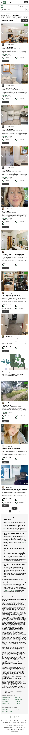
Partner (3, 720)
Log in (21, 6)
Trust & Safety (9, 725)
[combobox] (13, 9)
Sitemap (7, 720)
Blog (18, 722)
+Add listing (24, 20)
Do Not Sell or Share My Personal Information (14, 729)
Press (26, 720)
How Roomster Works (20, 727)
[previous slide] (3, 33)
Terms (11, 720)
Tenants (17, 709)
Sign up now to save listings (10, 590)
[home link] (2, 6)
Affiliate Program (6, 722)
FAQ (15, 720)
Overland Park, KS (19, 699)
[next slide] (26, 33)
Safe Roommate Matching (9, 727)
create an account (18, 557)
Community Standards (18, 725)
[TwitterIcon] (12, 717)
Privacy (22, 720)
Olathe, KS (17, 697)
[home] (2, 13)
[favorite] (2, 24)
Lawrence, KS (5, 699)
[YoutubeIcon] (14, 717)
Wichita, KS (17, 703)
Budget (14, 17)
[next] (26, 9)
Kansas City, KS (6, 697)
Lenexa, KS (5, 701)
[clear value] (24, 9)
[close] (2, 2)
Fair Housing (13, 722)
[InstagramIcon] (19, 717)
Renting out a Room (14, 724)
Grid (3, 17)
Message (5, 60)
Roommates (5, 709)
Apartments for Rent (7, 711)
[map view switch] (14, 508)
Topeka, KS (17, 701)
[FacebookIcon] (10, 717)
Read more (6, 377)
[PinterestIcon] (17, 717)
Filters (19, 17)
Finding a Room (5, 724)
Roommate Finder (23, 724)
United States (8, 13)
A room (8, 17)
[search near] (2, 9)
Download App (23, 722)
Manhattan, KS (5, 703)
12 (19, 511)
